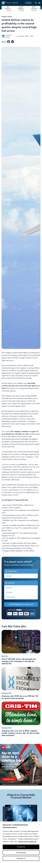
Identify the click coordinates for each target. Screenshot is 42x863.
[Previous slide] (3, 8)
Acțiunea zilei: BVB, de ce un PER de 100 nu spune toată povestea (20, 697)
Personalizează (21, 853)
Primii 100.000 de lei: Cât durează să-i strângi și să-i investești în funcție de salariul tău (19, 661)
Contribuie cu (21, 604)
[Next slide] (38, 8)
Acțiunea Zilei (6, 693)
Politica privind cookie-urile (27, 842)
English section (7, 17)
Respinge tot (21, 858)
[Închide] (39, 824)
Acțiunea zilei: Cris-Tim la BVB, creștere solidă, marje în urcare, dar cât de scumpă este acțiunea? (20, 733)
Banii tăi (4, 656)
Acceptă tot (21, 847)
